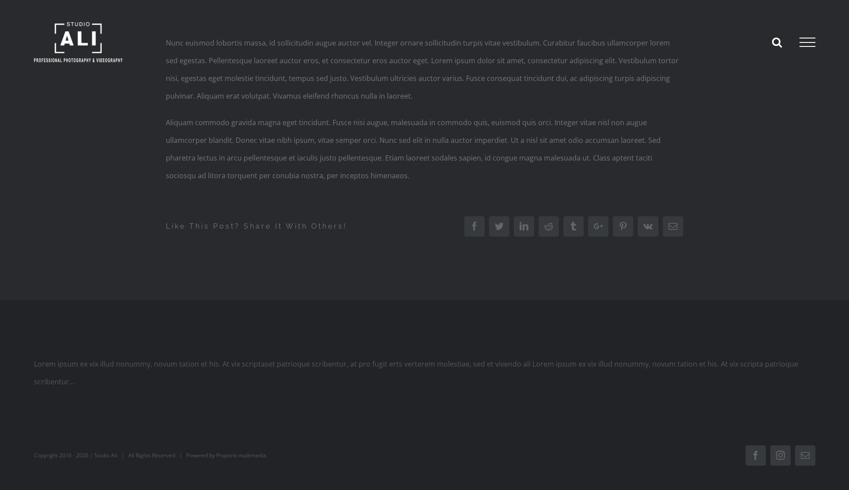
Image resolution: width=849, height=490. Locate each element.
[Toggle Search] (777, 42)
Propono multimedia (241, 455)
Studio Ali (105, 455)
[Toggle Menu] (807, 42)
